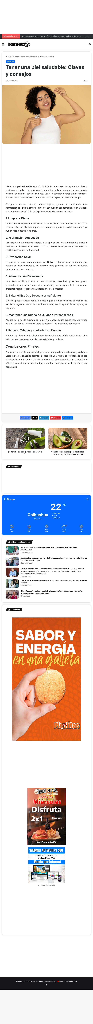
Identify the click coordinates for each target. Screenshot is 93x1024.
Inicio (9, 56)
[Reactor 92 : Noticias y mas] (18, 44)
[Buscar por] (90, 45)
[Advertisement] (46, 17)
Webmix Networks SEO (68, 981)
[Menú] (3, 45)
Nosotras (16, 56)
